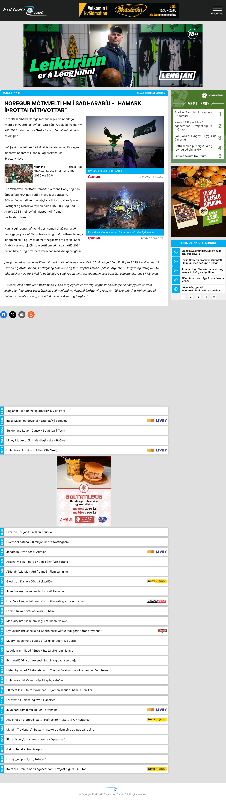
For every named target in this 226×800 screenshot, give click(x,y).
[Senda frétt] (21, 314)
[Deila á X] (12, 314)
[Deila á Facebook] (3, 314)
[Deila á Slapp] (31, 314)
